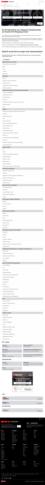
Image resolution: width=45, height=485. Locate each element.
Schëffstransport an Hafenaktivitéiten (9, 334)
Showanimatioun (5, 310)
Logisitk (4, 324)
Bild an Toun (4, 201)
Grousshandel (5, 189)
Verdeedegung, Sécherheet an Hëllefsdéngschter (10, 296)
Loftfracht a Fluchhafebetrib (7, 322)
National (2, 432)
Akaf (3, 149)
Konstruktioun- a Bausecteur (7, 239)
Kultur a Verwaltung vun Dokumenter (8, 277)
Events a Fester (25, 447)
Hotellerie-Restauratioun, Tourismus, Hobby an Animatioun (15, 90)
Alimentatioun (5, 113)
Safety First (3, 439)
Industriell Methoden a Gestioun (8, 125)
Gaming (14, 444)
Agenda (35, 437)
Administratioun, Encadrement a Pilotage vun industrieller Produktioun (14, 111)
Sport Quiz (35, 454)
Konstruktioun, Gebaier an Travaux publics (11, 229)
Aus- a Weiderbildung (6, 265)
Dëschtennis (3, 453)
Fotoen (24, 444)
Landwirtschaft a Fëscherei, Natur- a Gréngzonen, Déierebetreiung (16, 248)
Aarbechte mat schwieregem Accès (8, 170)
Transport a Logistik (6, 312)
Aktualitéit (24, 446)
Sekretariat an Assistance (7, 163)
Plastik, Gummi (5, 140)
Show (3, 298)
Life (24, 430)
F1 (1, 448)
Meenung (2, 437)
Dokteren (4, 78)
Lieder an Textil (5, 135)
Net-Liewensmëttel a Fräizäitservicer (8, 194)
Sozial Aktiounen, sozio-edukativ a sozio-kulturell (10, 289)
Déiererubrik (25, 438)
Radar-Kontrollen (15, 439)
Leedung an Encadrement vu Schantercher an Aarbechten (12, 244)
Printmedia (4, 206)
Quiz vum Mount (36, 452)
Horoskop (24, 439)
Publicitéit (4, 208)
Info (35, 461)
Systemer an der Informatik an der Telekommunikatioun (11, 166)
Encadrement (5, 173)
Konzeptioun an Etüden (6, 241)
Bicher (35, 436)
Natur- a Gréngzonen (6, 258)
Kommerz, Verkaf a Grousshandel (9, 185)
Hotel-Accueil (5, 99)
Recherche (4, 284)
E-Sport (2, 458)
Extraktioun (4, 234)
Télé (28, 4)
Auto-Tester (14, 437)
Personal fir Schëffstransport (7, 329)
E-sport (13, 448)
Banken (4, 66)
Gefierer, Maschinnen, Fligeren (7, 180)
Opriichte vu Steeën (6, 246)
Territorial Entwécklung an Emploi (8, 291)
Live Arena (2, 447)
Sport (2, 444)
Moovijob (11, 6)
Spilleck (36, 444)
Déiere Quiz (36, 453)
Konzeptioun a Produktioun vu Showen (9, 303)
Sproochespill (36, 451)
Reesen (24, 436)
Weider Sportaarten (4, 459)
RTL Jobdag (5, 342)
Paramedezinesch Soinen (7, 83)
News (2, 430)
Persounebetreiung (6, 279)
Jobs (4, 6)
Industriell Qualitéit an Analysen (8, 130)
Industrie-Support (6, 147)
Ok (19, 426)
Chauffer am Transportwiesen (7, 317)
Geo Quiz (35, 448)
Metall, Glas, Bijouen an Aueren (7, 220)
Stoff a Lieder (5, 227)
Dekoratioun (5, 213)
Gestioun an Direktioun (6, 97)
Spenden (24, 437)
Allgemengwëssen (37, 446)
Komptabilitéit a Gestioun (7, 156)
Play (17, 4)
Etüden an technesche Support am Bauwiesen (10, 123)
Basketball (2, 451)
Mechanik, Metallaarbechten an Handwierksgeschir (11, 137)
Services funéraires (6, 286)
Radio (39, 4)
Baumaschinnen (5, 232)
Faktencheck (3, 438)
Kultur (35, 430)
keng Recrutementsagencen (25, 20)
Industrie (4, 109)
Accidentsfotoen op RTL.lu (6, 475)
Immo (24, 461)
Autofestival (14, 436)
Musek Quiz (35, 447)
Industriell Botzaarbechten (7, 272)
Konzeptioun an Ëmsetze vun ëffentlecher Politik (10, 274)
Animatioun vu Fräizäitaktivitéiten (8, 92)
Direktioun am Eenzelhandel (7, 187)
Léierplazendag (6, 359)
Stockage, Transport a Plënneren (8, 336)
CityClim (2, 468)
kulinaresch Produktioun (6, 104)
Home (6, 4)
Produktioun (4, 260)
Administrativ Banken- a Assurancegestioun (10, 64)
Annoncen (13, 442)
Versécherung (5, 73)
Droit (3, 267)
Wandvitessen (3, 467)
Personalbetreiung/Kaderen (7, 331)
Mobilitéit (14, 430)
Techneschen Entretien (6, 182)
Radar (2, 463)
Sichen (39, 23)
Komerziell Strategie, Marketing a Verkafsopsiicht (10, 154)
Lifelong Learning (17, 6)
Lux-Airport (14, 438)
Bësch (4, 118)
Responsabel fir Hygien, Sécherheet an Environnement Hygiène (13, 142)
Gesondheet (5, 76)
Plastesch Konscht (6, 225)
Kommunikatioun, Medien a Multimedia (10, 199)
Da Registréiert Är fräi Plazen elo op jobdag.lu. (30, 44)
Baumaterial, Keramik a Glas (7, 116)
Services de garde (37, 463)
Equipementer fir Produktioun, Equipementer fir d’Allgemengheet (13, 175)
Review (13, 447)
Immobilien (4, 71)
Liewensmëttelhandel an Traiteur (8, 192)
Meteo (2, 461)
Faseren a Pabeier (5, 215)
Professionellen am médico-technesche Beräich (10, 85)
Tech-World (3, 436)
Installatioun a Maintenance (8, 168)
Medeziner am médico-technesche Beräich (9, 80)
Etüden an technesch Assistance (8, 253)
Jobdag (8, 6)
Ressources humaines (6, 161)
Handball (2, 452)
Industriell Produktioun (6, 128)
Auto (23, 451)
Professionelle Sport (6, 305)
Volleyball (2, 454)
